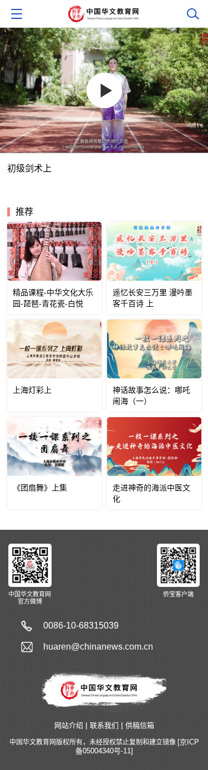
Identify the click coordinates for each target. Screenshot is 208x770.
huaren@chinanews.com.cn (98, 646)
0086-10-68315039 (81, 625)
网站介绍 (68, 725)
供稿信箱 (139, 725)
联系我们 (104, 725)
